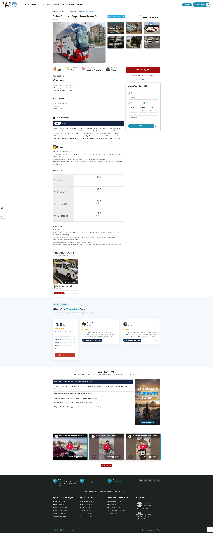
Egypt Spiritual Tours (60, 513)
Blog (143, 530)
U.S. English (186, 4)
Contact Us (150, 530)
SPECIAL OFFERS (68, 4)
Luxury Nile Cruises (114, 507)
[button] (154, 315)
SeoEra (55, 530)
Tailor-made (200, 5)
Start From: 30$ (151, 18)
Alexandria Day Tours (87, 504)
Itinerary (61, 123)
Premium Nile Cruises (115, 513)
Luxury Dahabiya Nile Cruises (117, 510)
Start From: (71, 282)
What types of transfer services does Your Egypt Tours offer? (73, 381)
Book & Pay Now (143, 70)
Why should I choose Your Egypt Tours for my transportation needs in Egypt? (78, 407)
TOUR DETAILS (59, 293)
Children (143, 107)
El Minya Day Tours (87, 516)
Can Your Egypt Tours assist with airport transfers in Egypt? (73, 402)
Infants (153, 107)
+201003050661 (118, 482)
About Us (80, 4)
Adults (133, 107)
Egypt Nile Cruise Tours (60, 507)
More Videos (106, 465)
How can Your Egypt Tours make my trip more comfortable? (72, 393)
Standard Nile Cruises (115, 504)
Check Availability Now (139, 126)
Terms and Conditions (90, 492)
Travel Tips (126, 492)
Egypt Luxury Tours (59, 501)
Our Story (117, 492)
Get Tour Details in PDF (116, 16)
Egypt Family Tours (59, 504)
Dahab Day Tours (86, 510)
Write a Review (66, 355)
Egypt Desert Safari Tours (61, 510)
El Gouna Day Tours (87, 513)
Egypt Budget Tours (60, 516)
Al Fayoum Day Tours (87, 501)
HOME (27, 4)
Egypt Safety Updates (105, 492)
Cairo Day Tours (86, 507)
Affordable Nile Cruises (115, 501)
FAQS (158, 530)
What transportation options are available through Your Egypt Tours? (75, 398)
